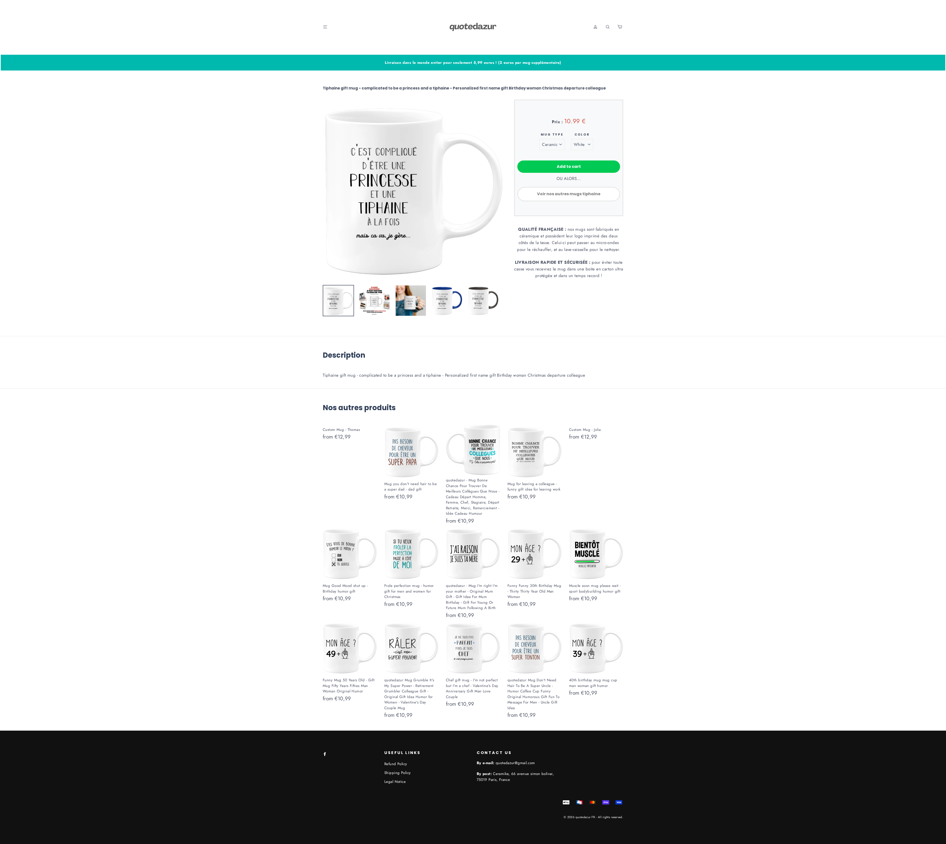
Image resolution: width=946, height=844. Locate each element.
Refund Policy (395, 764)
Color (582, 135)
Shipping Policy (397, 772)
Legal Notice (395, 781)
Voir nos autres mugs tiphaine (568, 194)
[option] (413, 190)
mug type (552, 135)
